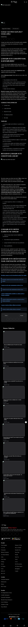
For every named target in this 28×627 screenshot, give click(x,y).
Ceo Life (3, 547)
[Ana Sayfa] (4, 525)
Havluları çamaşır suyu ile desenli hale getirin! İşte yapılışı (13, 275)
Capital (16, 571)
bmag (12, 614)
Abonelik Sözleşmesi (5, 597)
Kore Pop (17, 552)
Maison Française (5, 552)
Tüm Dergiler (4, 545)
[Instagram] (2, 533)
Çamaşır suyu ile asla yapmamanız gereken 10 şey (12, 285)
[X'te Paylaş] (5, 39)
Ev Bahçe (3, 566)
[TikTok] (17, 533)
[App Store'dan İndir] (6, 538)
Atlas (2, 557)
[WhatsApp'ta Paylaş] (8, 39)
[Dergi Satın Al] (10, 625)
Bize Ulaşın (3, 586)
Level (16, 561)
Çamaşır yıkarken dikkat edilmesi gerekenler (11, 305)
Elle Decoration (18, 564)
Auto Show (3, 559)
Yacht (16, 559)
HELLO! (3, 571)
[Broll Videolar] (17, 625)
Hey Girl (3, 573)
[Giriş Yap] (24, 625)
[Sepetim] (24, 2)
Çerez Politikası (4, 602)
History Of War (18, 545)
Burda (2, 564)
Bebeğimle (17, 568)
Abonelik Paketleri (5, 579)
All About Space (18, 566)
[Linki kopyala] (13, 39)
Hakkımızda (3, 581)
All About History (5, 554)
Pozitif (16, 554)
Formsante (3, 550)
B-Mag (2, 561)
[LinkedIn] (13, 533)
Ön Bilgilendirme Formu (6, 592)
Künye (2, 584)
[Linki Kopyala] (20, 319)
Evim (2, 568)
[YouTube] (6, 533)
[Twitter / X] (9, 533)
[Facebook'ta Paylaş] (2, 39)
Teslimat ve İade (4, 604)
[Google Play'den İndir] (16, 538)
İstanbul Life (18, 550)
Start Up (17, 557)
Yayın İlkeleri (4, 606)
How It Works (18, 547)
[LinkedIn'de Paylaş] (10, 39)
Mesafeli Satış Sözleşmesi (6, 599)
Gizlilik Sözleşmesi (5, 595)
